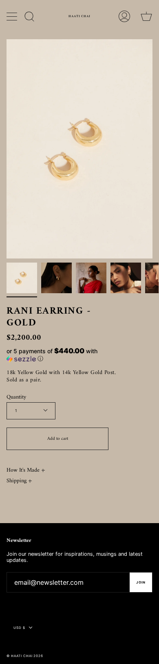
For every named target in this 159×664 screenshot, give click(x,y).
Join (141, 582)
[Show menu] (13, 16)
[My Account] (124, 16)
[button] (65, 355)
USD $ (19, 628)
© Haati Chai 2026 (25, 656)
